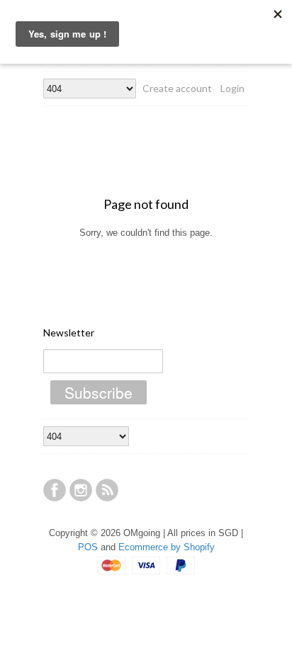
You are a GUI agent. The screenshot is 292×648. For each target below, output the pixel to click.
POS (88, 547)
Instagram (80, 490)
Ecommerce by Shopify (166, 547)
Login (232, 88)
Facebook (54, 490)
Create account (177, 88)
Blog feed (107, 490)
